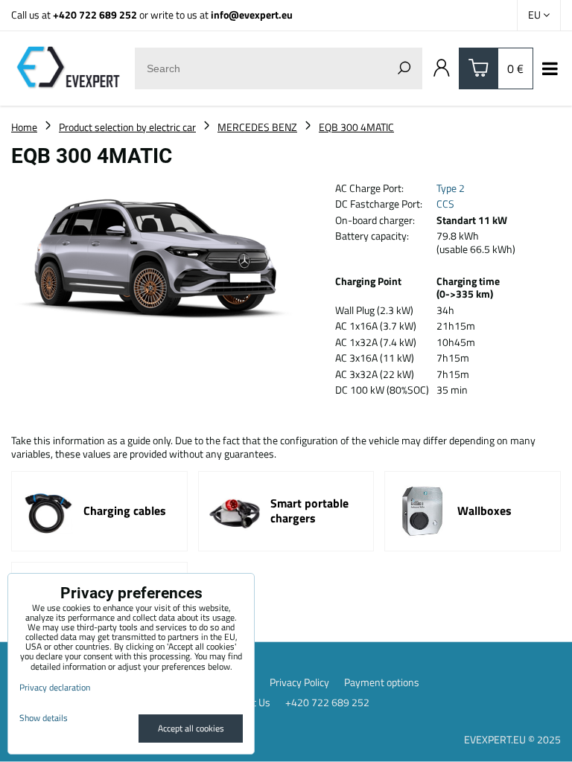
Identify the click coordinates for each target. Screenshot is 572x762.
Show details (43, 718)
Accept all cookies (191, 728)
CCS (445, 203)
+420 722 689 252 (95, 14)
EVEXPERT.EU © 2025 (512, 739)
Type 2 (450, 188)
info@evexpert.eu (252, 14)
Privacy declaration (54, 687)
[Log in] (441, 68)
